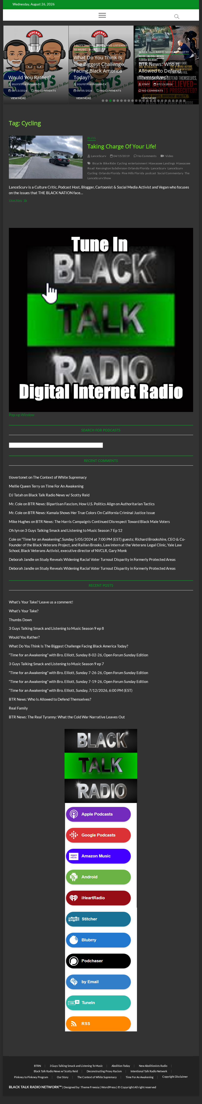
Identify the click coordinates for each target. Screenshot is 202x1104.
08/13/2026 (19, 90)
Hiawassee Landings (162, 163)
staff (145, 84)
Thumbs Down (20, 619)
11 (140, 100)
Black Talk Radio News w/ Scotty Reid (59, 495)
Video (169, 156)
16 (158, 100)
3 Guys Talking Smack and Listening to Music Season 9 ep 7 (56, 664)
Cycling (122, 163)
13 (147, 100)
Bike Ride (109, 163)
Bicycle (97, 163)
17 (162, 100)
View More (18, 98)
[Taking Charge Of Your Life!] (46, 157)
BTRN (160, 56)
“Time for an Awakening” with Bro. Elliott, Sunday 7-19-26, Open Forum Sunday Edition (78, 681)
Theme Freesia (90, 1087)
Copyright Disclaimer (175, 1076)
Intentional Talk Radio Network (149, 1071)
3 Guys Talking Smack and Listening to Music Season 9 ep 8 (56, 628)
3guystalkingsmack (26, 84)
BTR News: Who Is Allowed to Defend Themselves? (160, 71)
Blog (12, 69)
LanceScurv (98, 156)
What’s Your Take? (23, 611)
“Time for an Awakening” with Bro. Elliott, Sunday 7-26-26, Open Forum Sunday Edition (78, 672)
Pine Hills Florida (133, 173)
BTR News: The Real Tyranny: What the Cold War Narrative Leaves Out (67, 717)
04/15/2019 (121, 156)
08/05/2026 (84, 90)
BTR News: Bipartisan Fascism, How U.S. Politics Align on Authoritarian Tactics (91, 504)
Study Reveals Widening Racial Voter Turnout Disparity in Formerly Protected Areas (108, 559)
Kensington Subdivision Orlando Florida (123, 168)
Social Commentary (170, 173)
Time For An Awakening (65, 486)
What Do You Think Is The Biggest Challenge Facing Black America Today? (99, 67)
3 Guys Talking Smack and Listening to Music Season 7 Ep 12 (73, 530)
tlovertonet (18, 477)
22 (180, 100)
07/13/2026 (164, 84)
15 (154, 100)
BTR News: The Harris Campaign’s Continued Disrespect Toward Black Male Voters (103, 521)
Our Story (62, 1077)
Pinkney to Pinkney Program (31, 1077)
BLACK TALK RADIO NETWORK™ (35, 1087)
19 (169, 100)
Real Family (18, 708)
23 (184, 100)
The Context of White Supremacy (60, 477)
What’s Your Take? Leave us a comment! (41, 602)
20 (173, 100)
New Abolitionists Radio (153, 1065)
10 (136, 100)
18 (166, 100)
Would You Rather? (29, 77)
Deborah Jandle (21, 559)
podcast (150, 173)
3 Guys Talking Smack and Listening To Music (76, 1065)
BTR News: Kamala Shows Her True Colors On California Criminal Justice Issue (91, 512)
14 (151, 100)
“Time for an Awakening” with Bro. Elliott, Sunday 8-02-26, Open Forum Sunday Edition (78, 655)
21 (177, 100)
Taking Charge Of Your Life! (121, 146)
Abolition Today (121, 1065)
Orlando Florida (109, 173)
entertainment (137, 163)
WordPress (108, 1087)
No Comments (45, 90)
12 (143, 100)
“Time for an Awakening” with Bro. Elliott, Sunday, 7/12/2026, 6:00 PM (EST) (71, 690)
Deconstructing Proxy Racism (104, 1071)
